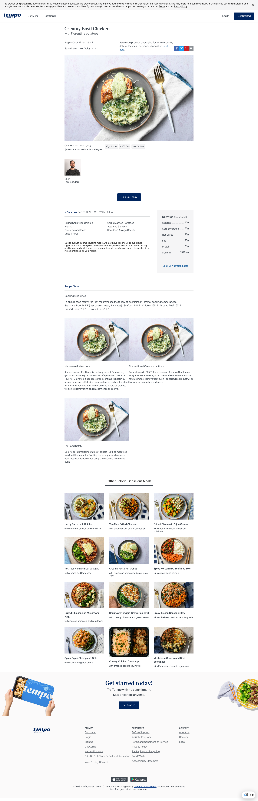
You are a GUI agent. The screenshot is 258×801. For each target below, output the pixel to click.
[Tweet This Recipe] (181, 48)
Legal (182, 741)
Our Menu (90, 732)
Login (88, 737)
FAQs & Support (140, 732)
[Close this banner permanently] (253, 5)
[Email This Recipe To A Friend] (191, 48)
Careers (183, 737)
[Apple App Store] (119, 779)
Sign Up (89, 741)
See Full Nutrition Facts (175, 265)
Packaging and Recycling (146, 751)
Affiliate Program (141, 737)
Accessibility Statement (145, 761)
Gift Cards (90, 746)
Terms (162, 6)
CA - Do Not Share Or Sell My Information (107, 756)
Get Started (244, 16)
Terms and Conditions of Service (150, 741)
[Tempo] (12, 16)
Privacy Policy (180, 6)
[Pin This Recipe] (186, 48)
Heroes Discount (94, 751)
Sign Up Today (129, 197)
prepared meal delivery (145, 786)
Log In (225, 16)
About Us (184, 732)
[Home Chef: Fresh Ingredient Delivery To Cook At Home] (41, 730)
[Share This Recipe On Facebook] (176, 48)
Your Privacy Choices (96, 762)
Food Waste (138, 756)
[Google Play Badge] (138, 779)
